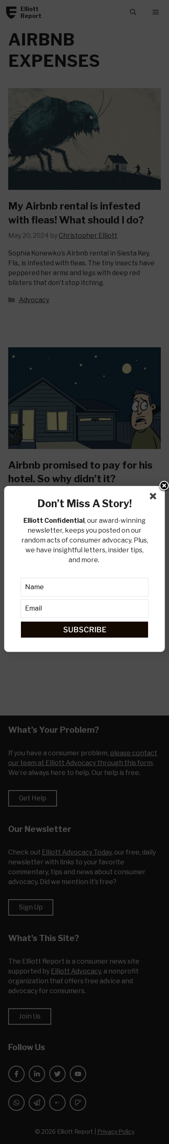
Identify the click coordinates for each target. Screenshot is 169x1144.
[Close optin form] (155, 498)
